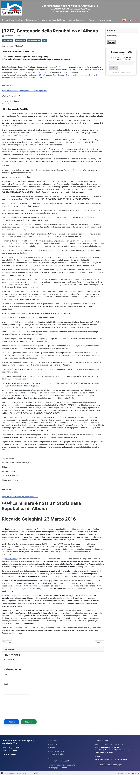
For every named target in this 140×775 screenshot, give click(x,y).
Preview (28, 722)
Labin (81, 529)
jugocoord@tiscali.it (56, 754)
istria (44, 40)
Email (6, 684)
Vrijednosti (108, 20)
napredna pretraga (127, 58)
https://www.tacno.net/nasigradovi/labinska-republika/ (24, 91)
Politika (100, 20)
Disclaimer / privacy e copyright (109, 765)
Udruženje (13, 20)
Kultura (91, 20)
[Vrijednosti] (113, 20)
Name (6, 675)
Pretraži (111, 42)
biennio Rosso (11, 559)
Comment (8, 693)
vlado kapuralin (7, 40)
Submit (12, 722)
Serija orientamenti (32, 20)
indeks (113, 57)
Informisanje (80, 20)
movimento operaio (34, 40)
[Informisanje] (86, 20)
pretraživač (116, 72)
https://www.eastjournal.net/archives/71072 (20, 497)
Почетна (5, 20)
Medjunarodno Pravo (48, 20)
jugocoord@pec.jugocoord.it (59, 761)
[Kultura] (95, 20)
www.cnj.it (52, 747)
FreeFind (127, 72)
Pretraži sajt (112, 36)
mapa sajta (119, 58)
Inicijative (21, 20)
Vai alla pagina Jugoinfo (57, 768)
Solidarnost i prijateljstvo (66, 20)
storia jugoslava (20, 40)
